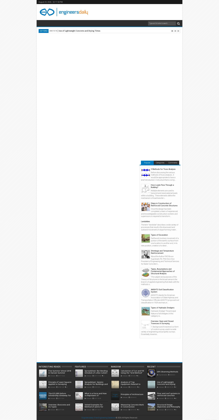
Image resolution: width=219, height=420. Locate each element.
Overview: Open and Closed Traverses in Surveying (162, 322)
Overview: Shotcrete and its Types (59, 405)
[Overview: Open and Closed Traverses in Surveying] (146, 325)
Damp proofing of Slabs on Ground (53, 337)
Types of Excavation (159, 235)
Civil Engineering (53, 257)
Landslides (145, 221)
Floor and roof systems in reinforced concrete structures (86, 337)
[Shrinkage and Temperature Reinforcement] (146, 254)
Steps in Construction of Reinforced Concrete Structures (164, 204)
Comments (172, 163)
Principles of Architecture (132, 394)
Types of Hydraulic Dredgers (162, 308)
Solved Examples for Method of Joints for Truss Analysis (94, 406)
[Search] (178, 23)
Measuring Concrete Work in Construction (132, 405)
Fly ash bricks (67, 213)
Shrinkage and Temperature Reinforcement (162, 252)
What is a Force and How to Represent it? (95, 394)
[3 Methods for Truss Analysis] (146, 173)
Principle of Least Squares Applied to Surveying (59, 383)
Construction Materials (79, 257)
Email (128, 49)
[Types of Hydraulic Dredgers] (146, 311)
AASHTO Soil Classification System (162, 290)
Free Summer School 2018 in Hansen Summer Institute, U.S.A (59, 373)
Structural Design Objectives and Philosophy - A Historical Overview (168, 406)
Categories (160, 163)
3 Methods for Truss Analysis (163, 169)
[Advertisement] (135, 11)
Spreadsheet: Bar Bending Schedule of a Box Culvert (96, 372)
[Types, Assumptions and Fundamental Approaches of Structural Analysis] (146, 272)
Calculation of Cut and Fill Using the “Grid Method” (132, 372)
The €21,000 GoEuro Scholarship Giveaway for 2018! (59, 395)
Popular (147, 163)
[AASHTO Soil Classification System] (146, 293)
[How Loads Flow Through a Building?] (146, 188)
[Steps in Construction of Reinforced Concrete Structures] (146, 207)
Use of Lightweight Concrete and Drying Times (79, 31)
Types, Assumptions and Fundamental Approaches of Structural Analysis (163, 271)
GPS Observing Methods (167, 371)
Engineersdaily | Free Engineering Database (98, 418)
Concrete (65, 257)
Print (119, 49)
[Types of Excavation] (146, 238)
